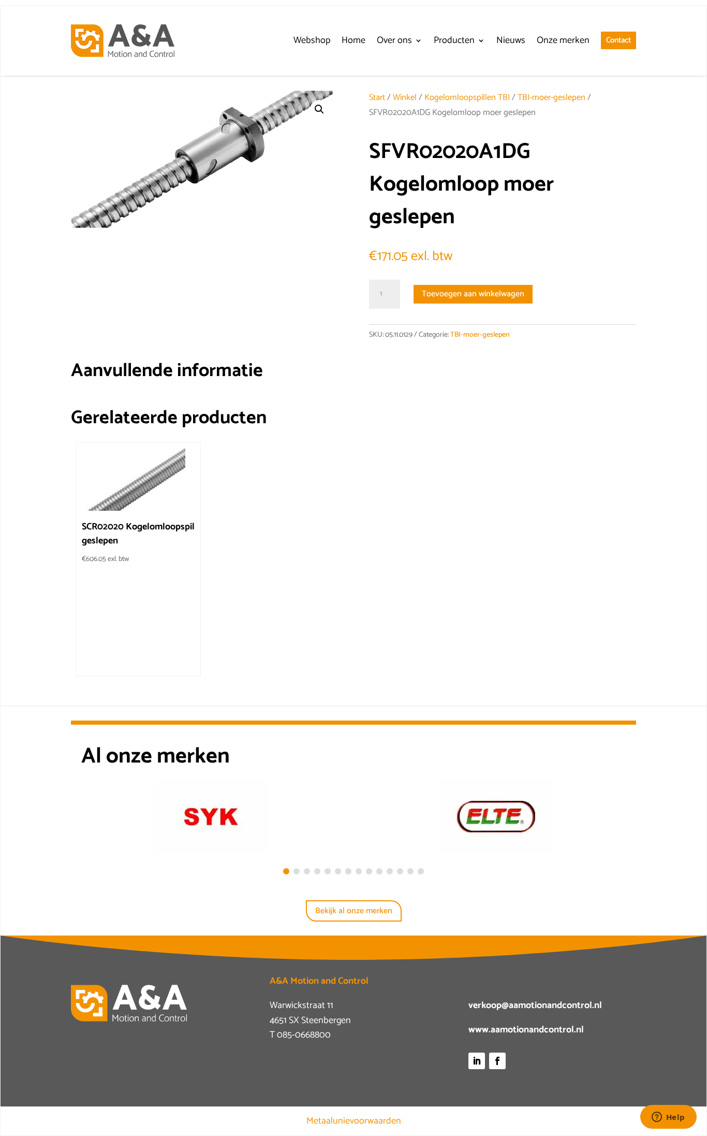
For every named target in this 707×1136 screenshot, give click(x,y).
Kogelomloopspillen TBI (467, 98)
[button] (319, 109)
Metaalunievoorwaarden (353, 1121)
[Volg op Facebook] (497, 1061)
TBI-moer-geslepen (551, 98)
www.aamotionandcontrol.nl (526, 1030)
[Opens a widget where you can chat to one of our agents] (668, 1118)
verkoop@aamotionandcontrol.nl (535, 1005)
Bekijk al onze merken (353, 911)
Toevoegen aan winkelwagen (473, 294)
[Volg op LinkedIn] (476, 1061)
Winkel (405, 98)
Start (377, 98)
